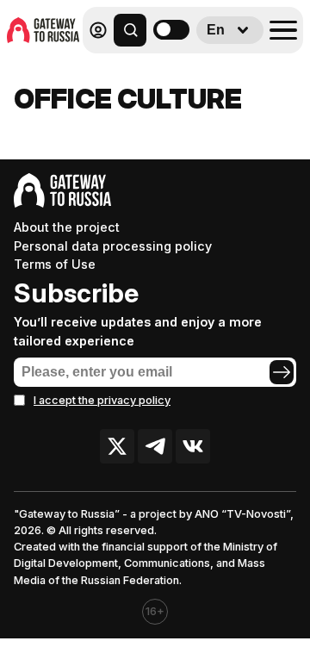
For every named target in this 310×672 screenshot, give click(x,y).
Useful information (179, 67)
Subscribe (76, 292)
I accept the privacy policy (102, 400)
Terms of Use (55, 264)
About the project (67, 227)
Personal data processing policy (113, 246)
